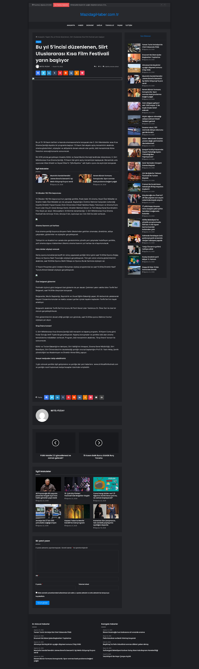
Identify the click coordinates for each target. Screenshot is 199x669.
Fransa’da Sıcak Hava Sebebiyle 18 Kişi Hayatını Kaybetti (152, 186)
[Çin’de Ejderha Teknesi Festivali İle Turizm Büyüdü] (134, 176)
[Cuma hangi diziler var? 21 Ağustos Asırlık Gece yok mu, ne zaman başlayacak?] (106, 484)
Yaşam (119, 25)
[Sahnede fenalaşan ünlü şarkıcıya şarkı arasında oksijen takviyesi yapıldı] (134, 238)
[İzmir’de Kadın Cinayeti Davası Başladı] (134, 166)
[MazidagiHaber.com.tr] (99, 14)
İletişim (129, 25)
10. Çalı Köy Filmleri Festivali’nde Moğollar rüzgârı (77, 494)
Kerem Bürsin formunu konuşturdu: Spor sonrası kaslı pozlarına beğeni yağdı (105, 178)
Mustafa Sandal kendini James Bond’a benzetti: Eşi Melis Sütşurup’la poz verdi (61, 178)
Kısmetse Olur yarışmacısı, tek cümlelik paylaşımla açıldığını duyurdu (104, 522)
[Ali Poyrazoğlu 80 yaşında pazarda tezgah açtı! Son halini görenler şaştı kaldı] (48, 484)
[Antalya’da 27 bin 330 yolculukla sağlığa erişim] (48, 511)
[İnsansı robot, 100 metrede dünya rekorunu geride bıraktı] (134, 130)
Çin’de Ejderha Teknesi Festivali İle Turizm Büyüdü (151, 175)
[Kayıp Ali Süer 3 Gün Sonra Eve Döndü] (134, 270)
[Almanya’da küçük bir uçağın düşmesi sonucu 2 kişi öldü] (134, 68)
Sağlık (99, 25)
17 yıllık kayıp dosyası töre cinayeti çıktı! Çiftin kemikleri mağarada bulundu (152, 210)
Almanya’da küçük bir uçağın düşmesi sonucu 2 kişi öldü (90, 5)
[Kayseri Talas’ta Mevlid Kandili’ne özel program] (77, 511)
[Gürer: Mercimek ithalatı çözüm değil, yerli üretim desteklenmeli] (134, 141)
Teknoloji (109, 25)
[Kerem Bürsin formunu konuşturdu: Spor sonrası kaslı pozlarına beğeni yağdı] (85, 178)
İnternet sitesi (84, 584)
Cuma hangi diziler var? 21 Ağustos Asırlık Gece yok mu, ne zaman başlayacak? (105, 495)
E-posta (39, 584)
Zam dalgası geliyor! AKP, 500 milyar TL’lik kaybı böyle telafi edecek (151, 106)
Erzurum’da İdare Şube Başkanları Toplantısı (151, 56)
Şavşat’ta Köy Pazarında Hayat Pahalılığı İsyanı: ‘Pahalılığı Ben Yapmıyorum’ (152, 153)
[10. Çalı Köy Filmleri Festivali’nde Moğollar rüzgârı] (77, 484)
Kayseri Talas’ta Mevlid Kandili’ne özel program (74, 521)
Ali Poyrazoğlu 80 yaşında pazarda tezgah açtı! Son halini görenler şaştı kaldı (46, 495)
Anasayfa (71, 25)
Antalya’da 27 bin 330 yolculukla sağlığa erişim (46, 521)
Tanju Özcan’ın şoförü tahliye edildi (151, 248)
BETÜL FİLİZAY (45, 66)
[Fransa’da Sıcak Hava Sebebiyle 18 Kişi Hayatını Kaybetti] (134, 187)
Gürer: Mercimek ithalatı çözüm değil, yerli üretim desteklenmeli (152, 140)
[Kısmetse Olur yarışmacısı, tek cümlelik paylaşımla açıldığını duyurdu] (106, 511)
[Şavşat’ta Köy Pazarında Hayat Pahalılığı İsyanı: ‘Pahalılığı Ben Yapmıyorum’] (134, 152)
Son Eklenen (145, 36)
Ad (37, 575)
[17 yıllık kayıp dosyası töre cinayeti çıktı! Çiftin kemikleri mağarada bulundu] (134, 209)
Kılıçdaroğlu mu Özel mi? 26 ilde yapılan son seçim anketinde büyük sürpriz (152, 197)
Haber (80, 25)
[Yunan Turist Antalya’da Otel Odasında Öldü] (134, 47)
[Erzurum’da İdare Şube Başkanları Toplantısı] (134, 58)
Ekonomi (90, 25)
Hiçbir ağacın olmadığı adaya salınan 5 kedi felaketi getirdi (151, 118)
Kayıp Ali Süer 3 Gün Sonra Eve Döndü (150, 268)
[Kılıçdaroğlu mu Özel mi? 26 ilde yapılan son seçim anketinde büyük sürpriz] (134, 198)
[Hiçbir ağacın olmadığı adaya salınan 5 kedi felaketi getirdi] (134, 119)
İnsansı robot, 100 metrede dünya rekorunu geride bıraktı (152, 129)
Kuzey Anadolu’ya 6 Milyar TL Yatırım (150, 258)
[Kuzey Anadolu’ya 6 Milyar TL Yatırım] (134, 260)
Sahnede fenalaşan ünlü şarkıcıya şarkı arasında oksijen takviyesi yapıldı (152, 238)
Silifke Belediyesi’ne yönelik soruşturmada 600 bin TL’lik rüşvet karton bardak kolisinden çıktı (151, 225)
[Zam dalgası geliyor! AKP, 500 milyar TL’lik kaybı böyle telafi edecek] (134, 106)
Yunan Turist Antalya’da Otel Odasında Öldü (152, 45)
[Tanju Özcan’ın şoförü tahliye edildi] (134, 250)
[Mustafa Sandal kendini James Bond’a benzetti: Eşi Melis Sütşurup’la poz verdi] (42, 178)
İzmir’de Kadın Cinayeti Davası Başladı (152, 164)
